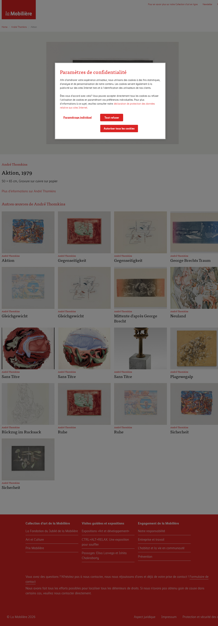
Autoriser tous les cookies (119, 128)
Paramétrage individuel (77, 117)
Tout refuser (111, 117)
